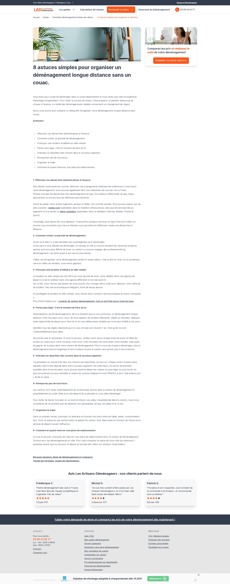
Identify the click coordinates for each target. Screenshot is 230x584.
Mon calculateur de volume (96, 551)
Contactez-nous (40, 552)
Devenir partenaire (92, 543)
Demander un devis (118, 9)
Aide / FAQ (89, 536)
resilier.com (54, 207)
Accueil (36, 17)
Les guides (64, 9)
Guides (46, 17)
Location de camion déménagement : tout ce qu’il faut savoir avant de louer (96, 301)
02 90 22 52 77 (187, 9)
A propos (37, 549)
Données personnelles (158, 543)
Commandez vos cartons (95, 555)
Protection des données (159, 540)
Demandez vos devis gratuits (171, 60)
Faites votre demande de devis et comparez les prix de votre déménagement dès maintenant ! (115, 519)
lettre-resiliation (68, 211)
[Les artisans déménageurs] (44, 9)
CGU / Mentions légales (158, 536)
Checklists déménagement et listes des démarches (73, 17)
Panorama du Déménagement (154, 9)
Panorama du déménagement (97, 566)
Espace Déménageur (187, 2)
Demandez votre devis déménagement (101, 547)
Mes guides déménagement (96, 540)
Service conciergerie (93, 558)
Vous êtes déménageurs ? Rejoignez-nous (52, 2)
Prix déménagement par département (100, 562)
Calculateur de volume (92, 9)
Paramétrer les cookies (158, 547)
